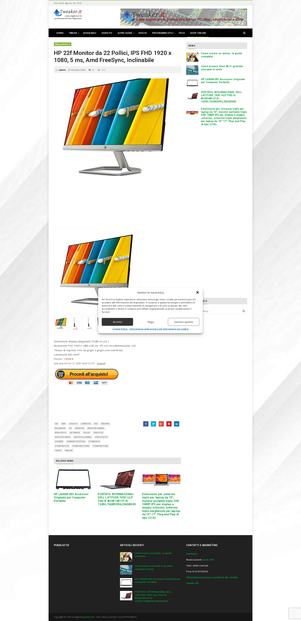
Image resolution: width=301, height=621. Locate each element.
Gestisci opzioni (183, 322)
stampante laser (80, 446)
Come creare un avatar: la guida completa (221, 55)
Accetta (117, 322)
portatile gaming (82, 437)
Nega (150, 322)
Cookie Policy (120, 328)
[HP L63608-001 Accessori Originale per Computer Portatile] (73, 479)
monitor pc (60, 433)
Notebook (75, 433)
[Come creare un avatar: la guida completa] (192, 57)
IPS (70, 428)
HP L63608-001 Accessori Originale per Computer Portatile (71, 498)
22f (56, 424)
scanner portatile (76, 441)
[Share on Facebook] (145, 423)
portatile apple (62, 437)
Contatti (191, 553)
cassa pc (73, 424)
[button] (197, 292)
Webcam (68, 450)
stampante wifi (100, 446)
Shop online (61, 44)
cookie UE (192, 583)
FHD (96, 424)
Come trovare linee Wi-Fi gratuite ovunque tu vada (222, 68)
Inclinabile (60, 428)
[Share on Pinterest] (169, 423)
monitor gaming (96, 428)
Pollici (86, 433)
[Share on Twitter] (153, 423)
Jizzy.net (208, 559)
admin (62, 70)
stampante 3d (62, 446)
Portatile (98, 433)
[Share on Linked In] (176, 423)
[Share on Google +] (161, 423)
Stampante (94, 441)
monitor (79, 428)
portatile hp (101, 437)
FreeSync (105, 424)
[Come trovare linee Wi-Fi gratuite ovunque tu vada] (192, 70)
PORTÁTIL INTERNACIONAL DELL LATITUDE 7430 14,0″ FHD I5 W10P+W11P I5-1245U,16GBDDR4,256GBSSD (117, 499)
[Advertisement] (117, 203)
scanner (59, 441)
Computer (86, 424)
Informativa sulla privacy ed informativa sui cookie (159, 328)
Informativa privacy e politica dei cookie (212, 577)
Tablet (58, 450)
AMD (63, 424)
